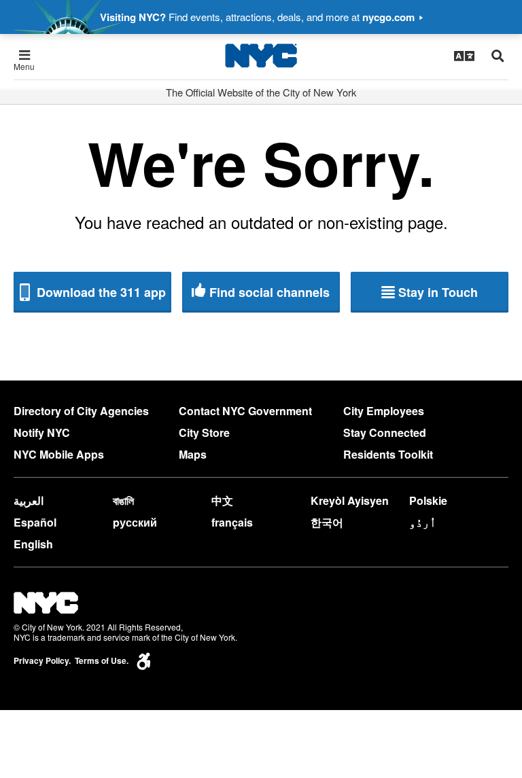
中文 (222, 500)
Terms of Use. (101, 661)
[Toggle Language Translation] (464, 56)
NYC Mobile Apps (59, 454)
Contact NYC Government (245, 411)
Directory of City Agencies (81, 411)
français (232, 522)
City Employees (383, 411)
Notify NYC (42, 432)
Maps (193, 454)
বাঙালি (123, 500)
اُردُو (422, 522)
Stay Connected (384, 432)
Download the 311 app (99, 292)
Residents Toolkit (388, 454)
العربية (29, 500)
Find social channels (269, 292)
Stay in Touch (438, 292)
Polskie (428, 500)
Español (35, 522)
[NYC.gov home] (261, 55)
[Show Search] (497, 56)
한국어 (327, 522)
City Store (204, 432)
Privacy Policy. (42, 661)
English (33, 544)
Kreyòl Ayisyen (350, 500)
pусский (135, 522)
